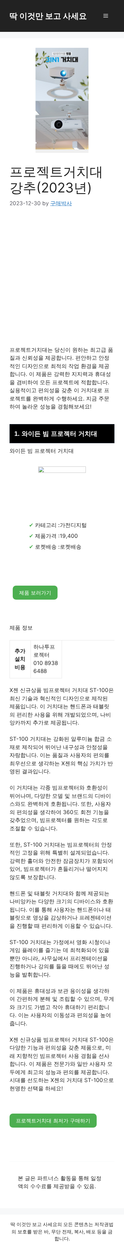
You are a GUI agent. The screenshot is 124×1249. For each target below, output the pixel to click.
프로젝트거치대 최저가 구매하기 (53, 1120)
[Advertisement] (62, 281)
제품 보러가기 (35, 592)
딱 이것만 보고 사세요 (48, 16)
